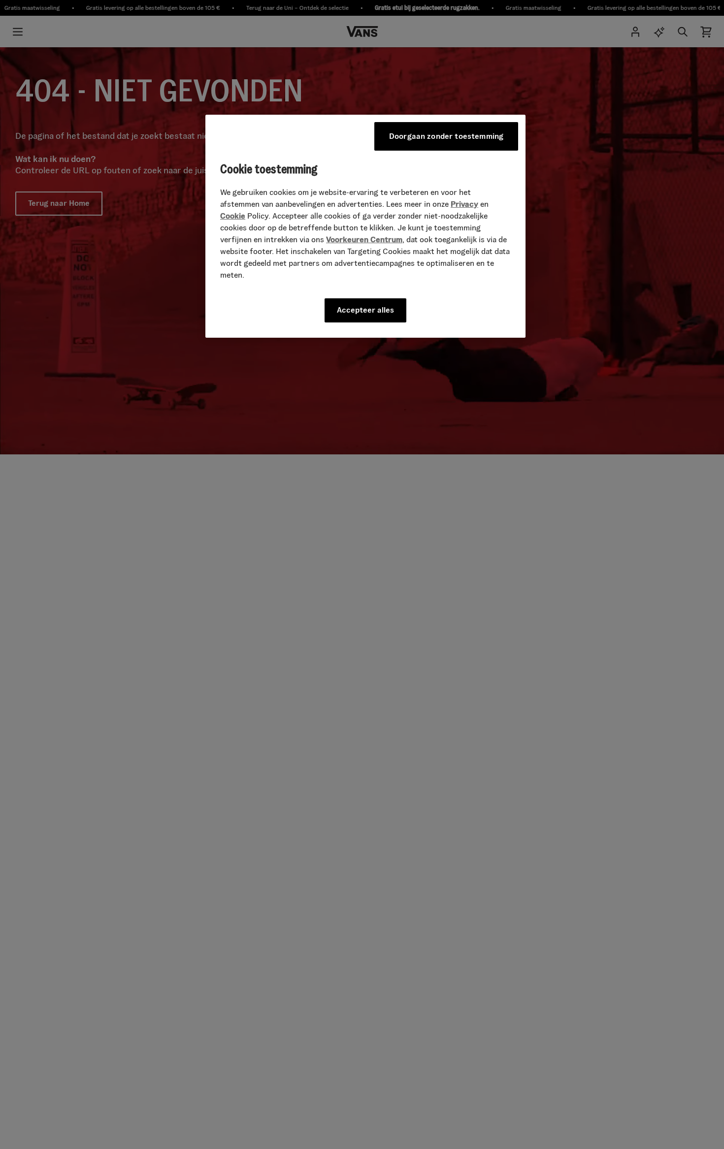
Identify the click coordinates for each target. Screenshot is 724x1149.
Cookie (232, 216)
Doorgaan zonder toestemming (446, 136)
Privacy (464, 204)
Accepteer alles (365, 310)
